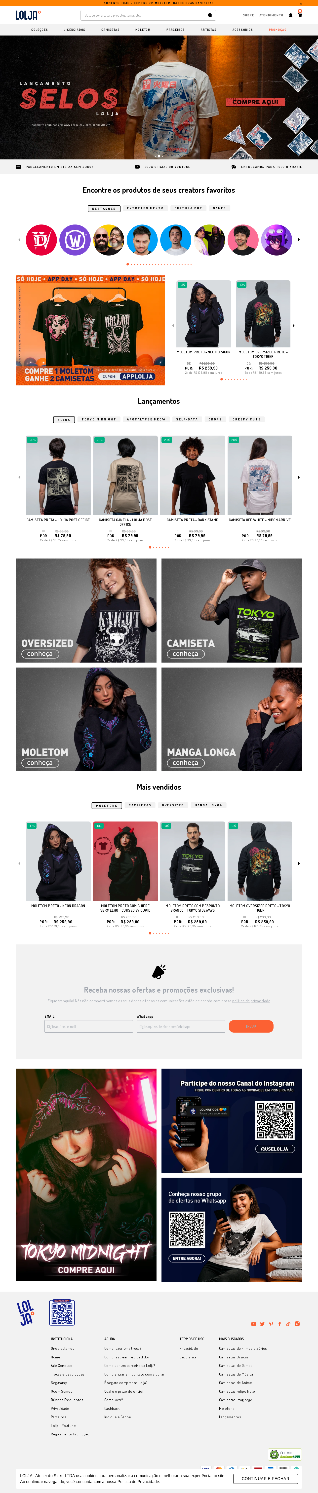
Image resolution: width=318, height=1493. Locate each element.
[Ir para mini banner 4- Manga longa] (231, 720)
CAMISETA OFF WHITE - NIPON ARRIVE (260, 520)
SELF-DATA (187, 419)
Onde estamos (63, 1348)
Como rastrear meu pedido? (127, 1357)
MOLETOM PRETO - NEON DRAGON (204, 352)
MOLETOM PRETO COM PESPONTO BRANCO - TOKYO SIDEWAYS (192, 908)
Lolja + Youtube (63, 1425)
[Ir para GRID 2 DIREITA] (231, 1121)
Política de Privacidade (138, 1482)
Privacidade (60, 1408)
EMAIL (49, 1016)
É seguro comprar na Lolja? (126, 1382)
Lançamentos (230, 1417)
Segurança (59, 1382)
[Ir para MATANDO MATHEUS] (243, 240)
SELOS (64, 420)
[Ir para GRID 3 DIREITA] (231, 1230)
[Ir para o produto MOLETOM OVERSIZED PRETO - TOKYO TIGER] (263, 313)
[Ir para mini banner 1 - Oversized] (86, 611)
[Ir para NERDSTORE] (108, 240)
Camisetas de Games (236, 1365)
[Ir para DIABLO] (41, 240)
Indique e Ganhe (117, 1417)
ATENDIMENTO (271, 15)
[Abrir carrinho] (300, 15)
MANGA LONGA (208, 805)
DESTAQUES (104, 209)
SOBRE (248, 15)
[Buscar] (210, 15)
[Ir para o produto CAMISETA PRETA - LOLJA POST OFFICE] (58, 475)
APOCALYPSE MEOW (146, 419)
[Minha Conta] (290, 15)
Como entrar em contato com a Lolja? (134, 1374)
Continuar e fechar (265, 1479)
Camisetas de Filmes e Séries (243, 1348)
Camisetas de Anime (235, 1382)
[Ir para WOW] (74, 240)
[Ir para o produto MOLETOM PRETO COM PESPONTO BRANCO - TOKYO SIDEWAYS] (192, 861)
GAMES (219, 208)
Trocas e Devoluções (68, 1374)
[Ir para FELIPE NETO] (142, 240)
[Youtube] (253, 1323)
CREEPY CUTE (247, 419)
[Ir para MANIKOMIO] (209, 240)
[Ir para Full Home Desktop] (159, 97)
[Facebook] (279, 1323)
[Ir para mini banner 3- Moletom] (86, 720)
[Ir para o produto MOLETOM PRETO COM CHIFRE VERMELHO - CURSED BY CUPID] (125, 861)
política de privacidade (251, 1000)
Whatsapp (145, 1016)
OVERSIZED (173, 805)
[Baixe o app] (62, 1312)
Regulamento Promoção (70, 1434)
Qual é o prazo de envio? (124, 1391)
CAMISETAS (140, 805)
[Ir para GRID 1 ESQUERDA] (86, 1175)
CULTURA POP (188, 208)
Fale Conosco (62, 1365)
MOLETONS (107, 806)
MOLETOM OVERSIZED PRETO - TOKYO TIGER (263, 354)
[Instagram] (297, 1323)
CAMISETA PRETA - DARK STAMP (193, 520)
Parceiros (58, 1417)
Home (55, 1357)
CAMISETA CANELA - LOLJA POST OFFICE (125, 522)
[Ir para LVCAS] (175, 240)
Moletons (227, 1408)
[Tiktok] (288, 1323)
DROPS (215, 419)
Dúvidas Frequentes (67, 1399)
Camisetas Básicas (234, 1357)
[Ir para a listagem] (90, 330)
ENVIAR (251, 1026)
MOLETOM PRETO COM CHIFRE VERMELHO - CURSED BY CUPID (125, 908)
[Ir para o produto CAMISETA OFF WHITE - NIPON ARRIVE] (260, 475)
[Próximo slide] (298, 97)
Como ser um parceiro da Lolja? (129, 1365)
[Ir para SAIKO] (276, 240)
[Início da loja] (28, 15)
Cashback (112, 1408)
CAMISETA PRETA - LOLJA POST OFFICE (58, 520)
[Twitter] (262, 1323)
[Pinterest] (271, 1323)
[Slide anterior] (19, 97)
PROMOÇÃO (278, 30)
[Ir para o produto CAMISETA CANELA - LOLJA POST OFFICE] (125, 475)
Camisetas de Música (236, 1374)
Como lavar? (113, 1399)
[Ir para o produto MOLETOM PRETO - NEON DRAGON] (203, 313)
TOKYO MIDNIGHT (99, 419)
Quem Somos (61, 1391)
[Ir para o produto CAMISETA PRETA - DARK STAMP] (192, 475)
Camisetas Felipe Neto (237, 1391)
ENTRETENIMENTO (145, 208)
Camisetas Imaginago (235, 1399)
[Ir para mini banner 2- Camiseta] (231, 611)
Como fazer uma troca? (122, 1348)
